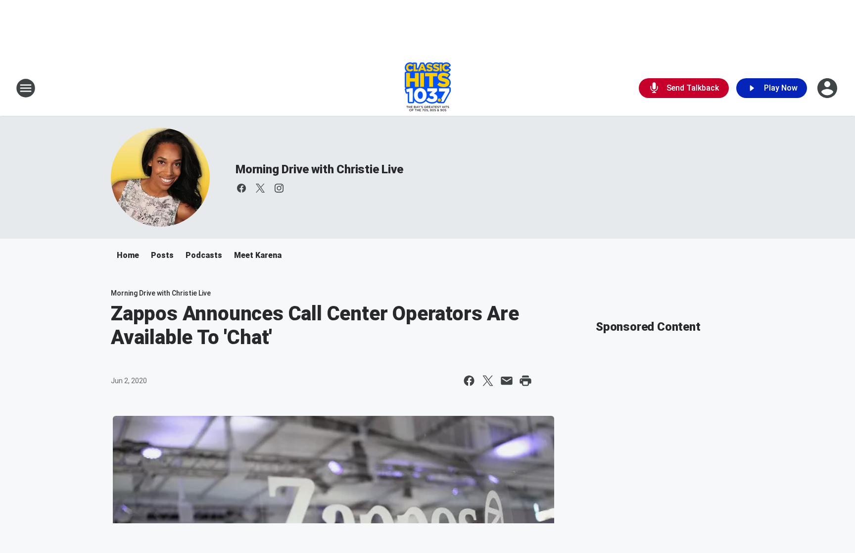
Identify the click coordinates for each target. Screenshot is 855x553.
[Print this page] (525, 381)
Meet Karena (258, 255)
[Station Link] (428, 88)
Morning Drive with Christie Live (319, 169)
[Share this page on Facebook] (469, 381)
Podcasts (204, 255)
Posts (162, 255)
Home (128, 255)
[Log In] (828, 88)
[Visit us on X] (260, 188)
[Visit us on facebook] (241, 188)
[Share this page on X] (488, 381)
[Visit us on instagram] (279, 188)
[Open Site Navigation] (26, 88)
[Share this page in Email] (507, 381)
